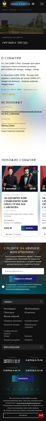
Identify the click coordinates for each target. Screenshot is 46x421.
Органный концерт (11, 324)
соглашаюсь (11, 284)
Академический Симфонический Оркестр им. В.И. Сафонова (21, 113)
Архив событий (11, 316)
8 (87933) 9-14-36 (34, 371)
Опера (6, 336)
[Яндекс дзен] (32, 389)
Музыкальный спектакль (30, 325)
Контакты (23, 379)
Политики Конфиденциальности (17, 289)
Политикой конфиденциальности (28, 403)
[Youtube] (20, 389)
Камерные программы (13, 321)
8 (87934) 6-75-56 (34, 360)
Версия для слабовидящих (33, 3)
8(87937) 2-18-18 (12, 360)
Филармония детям (12, 340)
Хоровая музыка (31, 321)
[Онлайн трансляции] (41, 415)
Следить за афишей (23, 279)
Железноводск (32, 309)
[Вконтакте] (8, 389)
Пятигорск (9, 312)
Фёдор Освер (8, 125)
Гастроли (28, 336)
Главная (4, 9)
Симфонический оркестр (10, 332)
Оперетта (28, 340)
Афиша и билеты (20, 4)
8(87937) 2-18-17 (12, 362)
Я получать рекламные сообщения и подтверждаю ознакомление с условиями (24, 286)
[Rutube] (38, 389)
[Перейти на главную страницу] (5, 4)
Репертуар (12, 9)
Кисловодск (10, 309)
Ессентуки (30, 312)
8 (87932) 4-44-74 (11, 371)
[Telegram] (26, 389)
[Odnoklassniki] (14, 389)
